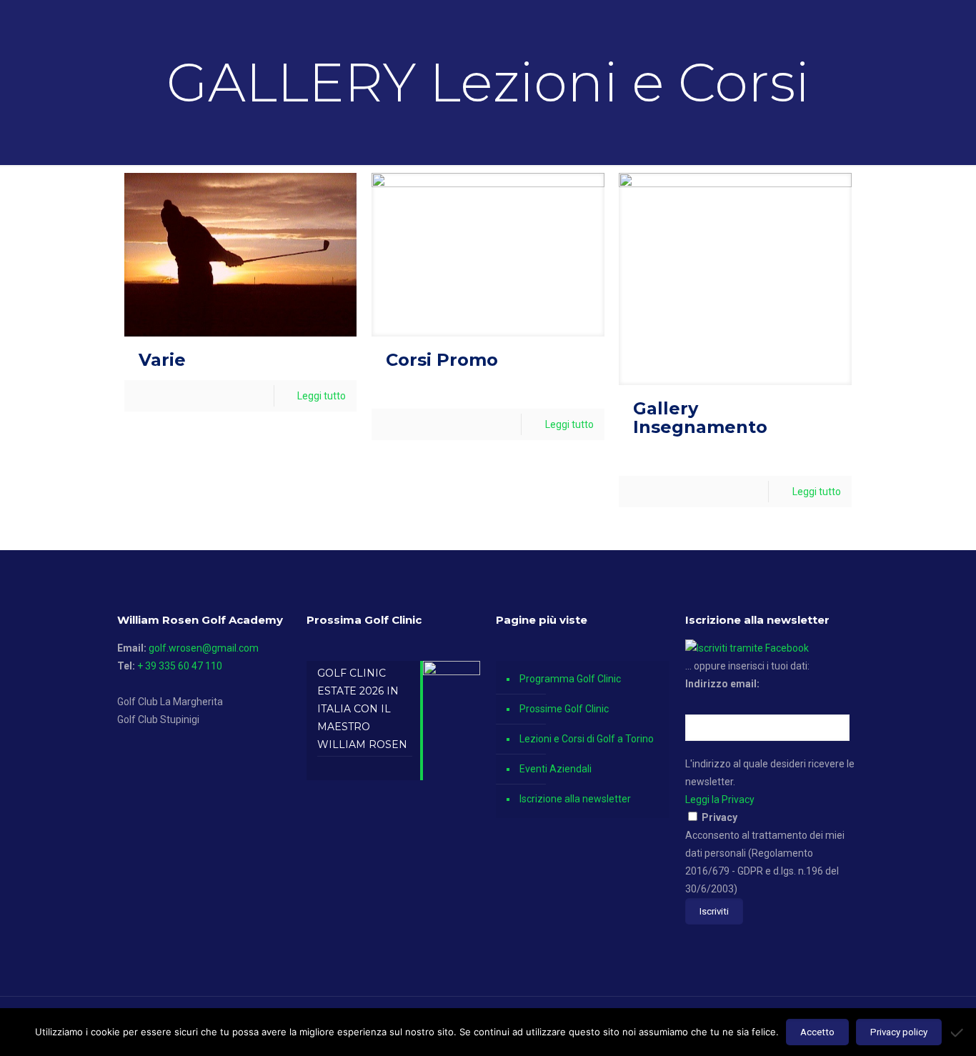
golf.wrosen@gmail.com (204, 648)
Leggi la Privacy (720, 799)
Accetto (817, 1032)
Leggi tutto (321, 396)
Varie (162, 359)
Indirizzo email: (722, 683)
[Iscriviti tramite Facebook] (747, 648)
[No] (958, 1032)
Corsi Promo (442, 359)
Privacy (719, 817)
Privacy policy (898, 1032)
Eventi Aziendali (555, 768)
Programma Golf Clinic (570, 678)
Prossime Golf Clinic (564, 708)
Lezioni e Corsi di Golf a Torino (586, 738)
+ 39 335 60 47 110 (179, 666)
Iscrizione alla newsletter (575, 799)
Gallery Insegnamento (700, 417)
